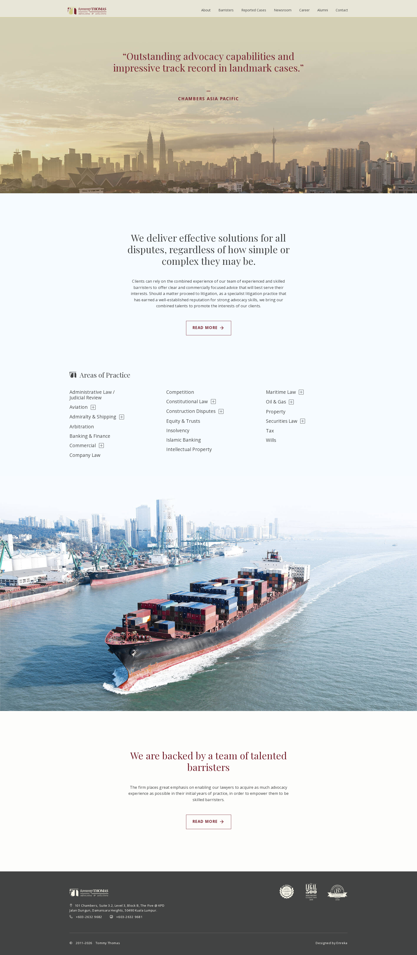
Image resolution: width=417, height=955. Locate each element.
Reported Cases (253, 10)
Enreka (342, 943)
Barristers (226, 10)
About (206, 10)
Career (304, 10)
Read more (205, 327)
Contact (342, 10)
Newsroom (283, 10)
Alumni (322, 10)
